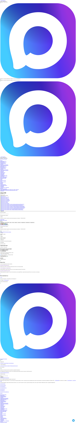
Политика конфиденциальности (4, 372)
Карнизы (1, 183)
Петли (1, 414)
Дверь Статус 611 (3, 196)
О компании (2, 186)
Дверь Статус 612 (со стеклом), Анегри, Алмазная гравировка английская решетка (12, 209)
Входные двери (2, 395)
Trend (10, 190)
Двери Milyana (2, 174)
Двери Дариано (2, 173)
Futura (13, 190)
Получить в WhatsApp (4, 254)
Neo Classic (15, 190)
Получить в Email (10, 254)
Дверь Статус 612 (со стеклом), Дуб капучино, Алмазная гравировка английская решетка (13, 207)
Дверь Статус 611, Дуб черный (5, 199)
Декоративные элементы (3, 185)
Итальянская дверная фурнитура (4, 265)
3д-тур (1, 277)
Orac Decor (1, 397)
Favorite (8, 190)
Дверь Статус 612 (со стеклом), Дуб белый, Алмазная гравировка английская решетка (12, 205)
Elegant (12, 190)
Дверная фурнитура (3, 163)
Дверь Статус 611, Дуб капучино (5, 200)
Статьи (10, 363)
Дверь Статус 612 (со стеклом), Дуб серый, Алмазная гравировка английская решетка (12, 204)
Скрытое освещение (3, 184)
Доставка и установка (3, 363)
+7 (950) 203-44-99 (2, 0)
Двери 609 (2, 210)
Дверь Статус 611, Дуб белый (5, 198)
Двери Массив (2, 409)
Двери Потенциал (2, 172)
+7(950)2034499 (57, 380)
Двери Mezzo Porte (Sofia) (3, 175)
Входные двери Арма (3, 178)
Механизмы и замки (3, 180)
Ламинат (1, 412)
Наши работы (2, 419)
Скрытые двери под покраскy (4, 165)
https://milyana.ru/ (2, 389)
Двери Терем (2, 404)
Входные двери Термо (3, 177)
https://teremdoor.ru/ (2, 386)
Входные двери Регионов (3, 176)
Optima (3, 190)
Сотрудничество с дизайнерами (4, 187)
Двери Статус (2, 407)
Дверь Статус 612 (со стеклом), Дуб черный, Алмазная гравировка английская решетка (13, 206)
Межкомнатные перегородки (4, 164)
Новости (7, 363)
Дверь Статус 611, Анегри (4, 202)
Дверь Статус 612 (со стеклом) (5, 203)
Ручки (1, 179)
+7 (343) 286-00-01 (69, 380)
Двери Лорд (2, 405)
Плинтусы (1, 182)
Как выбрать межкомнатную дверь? (5, 270)
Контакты (12, 363)
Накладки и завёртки (3, 181)
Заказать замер (2, 219)
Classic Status (5, 190)
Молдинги (1, 417)
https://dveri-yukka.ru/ (3, 385)
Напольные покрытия (3, 162)
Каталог (1, 160)
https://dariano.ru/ (2, 390)
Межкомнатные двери (3, 161)
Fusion (1, 190)
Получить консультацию (3, 220)
